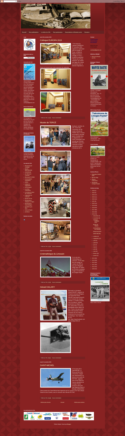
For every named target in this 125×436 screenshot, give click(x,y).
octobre (95, 236)
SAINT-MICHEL (47, 365)
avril (94, 249)
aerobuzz (27, 211)
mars (94, 251)
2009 (93, 268)
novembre (96, 218)
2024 (93, 194)
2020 (93, 203)
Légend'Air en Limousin (28, 196)
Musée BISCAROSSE (28, 169)
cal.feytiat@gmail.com (95, 50)
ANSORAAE (28, 172)
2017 (93, 209)
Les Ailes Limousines (28, 189)
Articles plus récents (46, 402)
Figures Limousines (95, 180)
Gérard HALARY (47, 287)
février (95, 253)
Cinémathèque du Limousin (52, 254)
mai (94, 247)
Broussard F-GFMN (30, 177)
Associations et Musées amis (73, 32)
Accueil (24, 32)
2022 (93, 199)
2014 (93, 258)
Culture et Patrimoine (27, 184)
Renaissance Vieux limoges (28, 204)
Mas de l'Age (95, 177)
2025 (93, 192)
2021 (93, 201)
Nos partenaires (57, 32)
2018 (93, 207)
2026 (93, 190)
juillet (94, 242)
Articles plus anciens (79, 402)
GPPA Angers (28, 187)
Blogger (69, 424)
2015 (93, 214)
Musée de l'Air (28, 198)
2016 (93, 212)
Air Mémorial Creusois (28, 174)
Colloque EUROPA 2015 (51, 40)
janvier (95, 255)
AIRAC (26, 182)
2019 (93, 205)
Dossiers (86, 32)
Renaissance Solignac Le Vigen (29, 201)
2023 (93, 197)
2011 (93, 264)
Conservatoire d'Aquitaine (28, 179)
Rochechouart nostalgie (28, 166)
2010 (93, 266)
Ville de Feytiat (28, 210)
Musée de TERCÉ (48, 122)
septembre (96, 238)
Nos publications (33, 32)
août (94, 240)
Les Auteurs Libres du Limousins (29, 193)
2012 (93, 262)
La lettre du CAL (46, 32)
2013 (93, 260)
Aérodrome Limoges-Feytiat (96, 183)
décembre (96, 215)
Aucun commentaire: (57, 117)
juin (94, 244)
